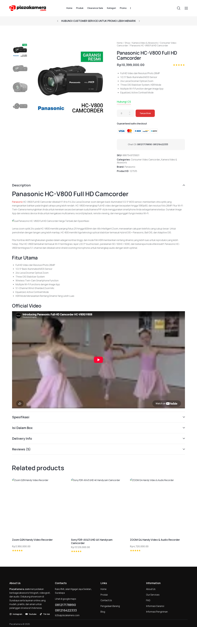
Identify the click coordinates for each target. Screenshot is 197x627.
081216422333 (160, 144)
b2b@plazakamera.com (67, 615)
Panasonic (130, 166)
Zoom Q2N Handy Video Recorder (32, 540)
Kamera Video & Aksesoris (145, 42)
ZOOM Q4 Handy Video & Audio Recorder (155, 540)
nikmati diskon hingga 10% (98, 21)
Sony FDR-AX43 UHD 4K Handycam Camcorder (91, 541)
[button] (57, 21)
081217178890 (144, 144)
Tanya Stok (145, 113)
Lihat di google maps (65, 598)
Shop (127, 42)
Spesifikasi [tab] (20, 417)
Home (120, 42)
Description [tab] (21, 185)
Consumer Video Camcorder (145, 159)
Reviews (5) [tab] (21, 449)
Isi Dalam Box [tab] (22, 427)
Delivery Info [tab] (22, 438)
